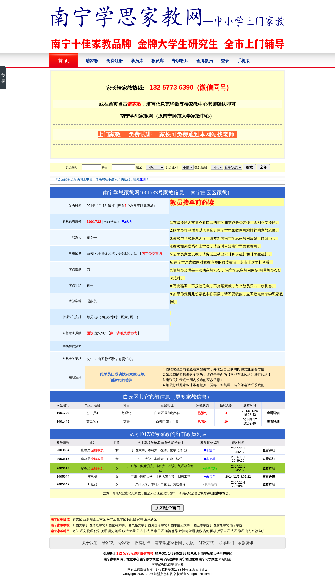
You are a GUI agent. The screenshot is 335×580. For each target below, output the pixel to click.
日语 (161, 531)
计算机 (183, 531)
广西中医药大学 (179, 525)
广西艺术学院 (200, 525)
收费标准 (142, 542)
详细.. (265, 238)
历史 (111, 531)
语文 (83, 531)
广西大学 (79, 525)
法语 (234, 531)
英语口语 (223, 531)
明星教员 (266, 270)
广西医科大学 (115, 525)
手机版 (243, 60)
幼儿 (262, 531)
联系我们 (226, 542)
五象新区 (150, 519)
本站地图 (225, 559)
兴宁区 (111, 519)
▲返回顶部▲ (198, 569)
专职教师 (180, 60)
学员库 (137, 60)
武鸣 (140, 519)
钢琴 (132, 531)
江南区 (101, 519)
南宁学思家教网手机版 (174, 542)
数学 (76, 531)
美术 (139, 531)
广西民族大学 (134, 525)
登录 (225, 60)
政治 (125, 531)
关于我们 (90, 542)
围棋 (213, 531)
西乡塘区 (89, 519)
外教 (255, 531)
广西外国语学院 (156, 525)
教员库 (157, 60)
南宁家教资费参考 (123, 333)
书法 (146, 531)
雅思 (175, 531)
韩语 (192, 531)
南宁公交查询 (152, 253)
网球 (153, 531)
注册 (142, 179)
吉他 (206, 531)
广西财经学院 (219, 525)
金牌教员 (204, 60)
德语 (241, 531)
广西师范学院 (95, 525)
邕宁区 (121, 519)
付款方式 (206, 542)
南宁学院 (236, 525)
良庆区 (131, 519)
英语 (104, 531)
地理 (118, 531)
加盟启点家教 (163, 574)
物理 (90, 531)
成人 (248, 531)
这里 (254, 262)
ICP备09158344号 (175, 569)
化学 (97, 531)
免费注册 (114, 60)
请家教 (92, 60)
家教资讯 (245, 542)
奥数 (199, 531)
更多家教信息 (191, 397)
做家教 (124, 542)
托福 (168, 531)
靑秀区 (77, 519)
